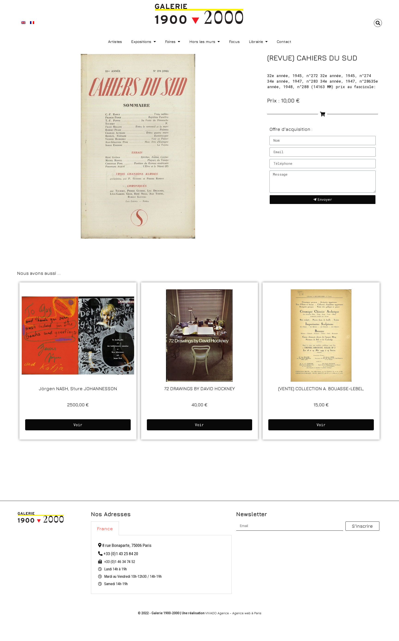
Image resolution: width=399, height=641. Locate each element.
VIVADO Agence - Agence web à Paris (233, 613)
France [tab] (105, 528)
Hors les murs (202, 41)
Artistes (115, 41)
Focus (234, 41)
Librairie (256, 41)
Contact (284, 41)
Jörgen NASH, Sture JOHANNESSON (78, 388)
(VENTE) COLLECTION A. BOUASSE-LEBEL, (321, 388)
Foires (170, 41)
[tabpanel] (161, 564)
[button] (378, 23)
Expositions (141, 41)
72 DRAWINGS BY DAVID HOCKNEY (199, 388)
